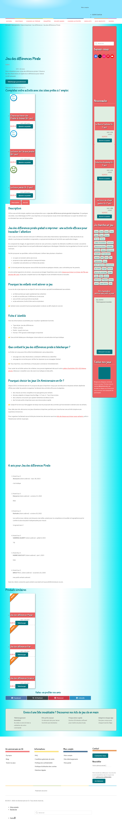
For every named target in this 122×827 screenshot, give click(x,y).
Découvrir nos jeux (104, 352)
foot (106, 257)
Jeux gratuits (100, 21)
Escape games (59, 21)
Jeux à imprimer (26, 25)
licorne (110, 268)
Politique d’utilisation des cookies (46, 766)
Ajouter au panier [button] (25, 126)
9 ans (101, 235)
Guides (111, 21)
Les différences (37, 25)
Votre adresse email (99, 765)
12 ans (103, 239)
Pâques (105, 279)
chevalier (110, 246)
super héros (104, 283)
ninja (96, 276)
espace (97, 257)
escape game (106, 254)
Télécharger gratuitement (17, 82)
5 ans (101, 231)
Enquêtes (47, 21)
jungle (104, 268)
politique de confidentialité (103, 777)
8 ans (96, 235)
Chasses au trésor (33, 21)
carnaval (110, 242)
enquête (97, 254)
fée (111, 257)
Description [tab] (16, 202)
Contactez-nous (100, 756)
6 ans (106, 231)
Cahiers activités (74, 21)
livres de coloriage (100, 272)
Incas (105, 261)
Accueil (9, 21)
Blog (7, 759)
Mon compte (85, 7)
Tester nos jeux (11, 763)
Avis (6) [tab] (25, 202)
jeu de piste (109, 265)
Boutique (19, 21)
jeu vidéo (97, 268)
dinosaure (110, 250)
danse (103, 250)
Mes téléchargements (71, 759)
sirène (111, 279)
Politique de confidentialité (43, 763)
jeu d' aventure (99, 265)
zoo (110, 283)
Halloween (98, 261)
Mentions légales (40, 770)
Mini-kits (88, 21)
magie (110, 272)
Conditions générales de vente (44, 759)
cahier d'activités (100, 242)
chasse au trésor (100, 246)
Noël (101, 276)
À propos (9, 755)
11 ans (97, 239)
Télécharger (22, 623)
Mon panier (67, 763)
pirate (106, 276)
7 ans (111, 231)
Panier (12, 818)
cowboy (97, 250)
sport (96, 283)
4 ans (96, 231)
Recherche (13, 809)
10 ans (107, 235)
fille (102, 257)
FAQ (36, 755)
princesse (98, 279)
